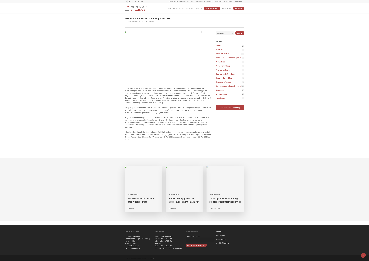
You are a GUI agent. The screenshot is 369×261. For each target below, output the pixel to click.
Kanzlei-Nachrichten (224, 78)
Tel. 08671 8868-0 (132, 246)
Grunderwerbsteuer (223, 70)
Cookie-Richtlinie (222, 243)
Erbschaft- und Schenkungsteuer (228, 58)
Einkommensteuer (223, 54)
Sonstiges (220, 90)
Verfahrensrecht (150, 21)
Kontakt (219, 231)
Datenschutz (221, 239)
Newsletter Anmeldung (230, 108)
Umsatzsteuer (221, 94)
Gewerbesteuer (222, 62)
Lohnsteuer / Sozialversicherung (228, 86)
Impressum (220, 235)
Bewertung (220, 50)
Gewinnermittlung (223, 66)
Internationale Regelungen (226, 74)
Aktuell (218, 46)
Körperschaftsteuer (223, 82)
